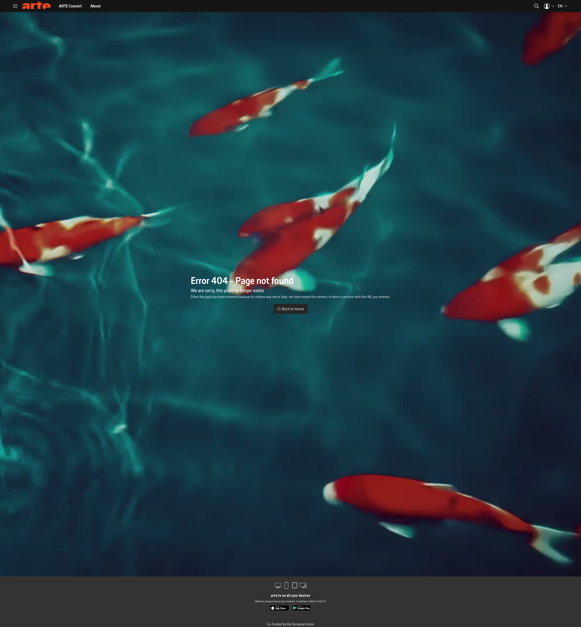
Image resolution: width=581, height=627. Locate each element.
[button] (495, 6)
